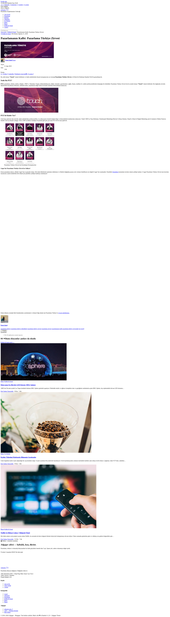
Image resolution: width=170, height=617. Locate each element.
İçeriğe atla (4, 1)
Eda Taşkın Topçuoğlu (7, 391)
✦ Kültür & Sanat (6, 34)
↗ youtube (20, 4)
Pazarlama (7, 16)
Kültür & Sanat (8, 25)
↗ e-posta (26, 4)
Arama (6, 587)
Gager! (6, 27)
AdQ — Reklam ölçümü (11, 611)
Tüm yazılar (7, 585)
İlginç (5, 22)
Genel (6, 594)
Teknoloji (7, 19)
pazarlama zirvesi (46, 329)
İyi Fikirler (7, 21)
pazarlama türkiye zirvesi (34, 329)
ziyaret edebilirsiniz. (64, 313)
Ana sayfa (3, 32)
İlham (5, 24)
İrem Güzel (4, 325)
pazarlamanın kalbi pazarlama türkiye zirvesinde (65, 329)
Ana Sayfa (7, 14)
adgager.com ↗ (8, 609)
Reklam (6, 17)
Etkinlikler (115, 172)
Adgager (4, 10)
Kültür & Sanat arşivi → (7, 342)
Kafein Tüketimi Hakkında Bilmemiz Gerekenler (18, 457)
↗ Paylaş (3, 330)
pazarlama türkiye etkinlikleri (19, 329)
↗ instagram (13, 4)
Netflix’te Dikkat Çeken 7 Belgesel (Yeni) (15, 533)
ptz (80, 329)
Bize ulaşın (7, 612)
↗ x (2, 4)
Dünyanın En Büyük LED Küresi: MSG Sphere (18, 385)
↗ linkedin (6, 4)
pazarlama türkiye (6, 329)
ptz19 (82, 329)
